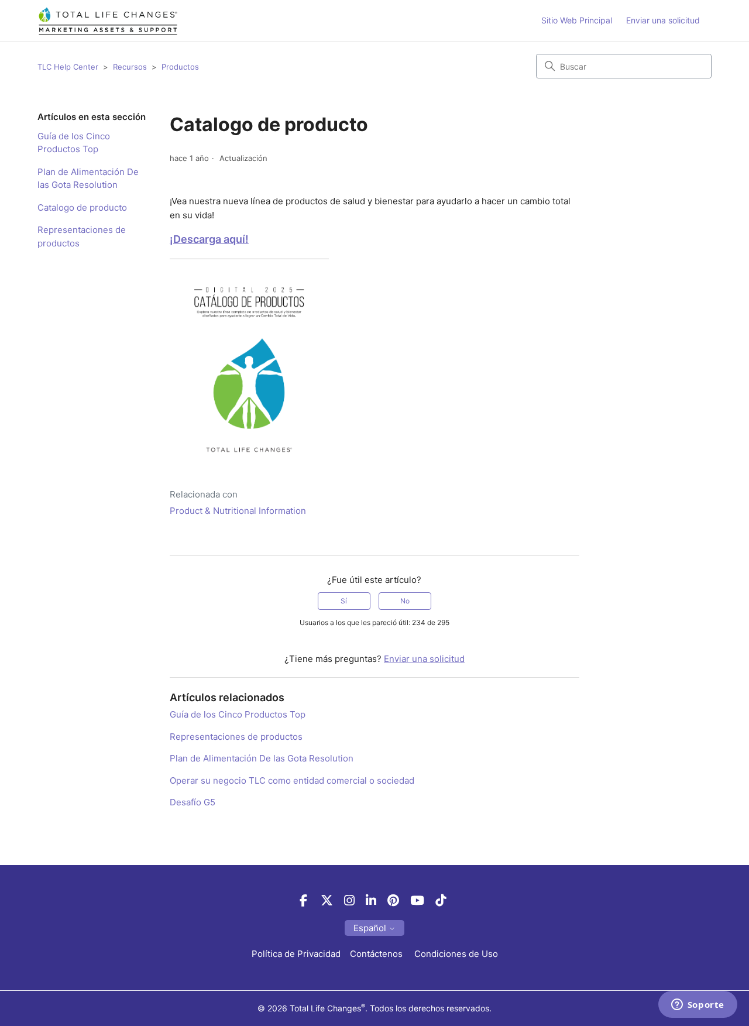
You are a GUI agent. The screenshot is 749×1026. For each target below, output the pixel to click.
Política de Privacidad (296, 953)
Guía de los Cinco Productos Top (73, 143)
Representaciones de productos (81, 236)
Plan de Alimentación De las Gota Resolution (88, 178)
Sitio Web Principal (576, 20)
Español (371, 928)
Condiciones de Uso (456, 953)
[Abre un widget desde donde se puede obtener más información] (697, 1005)
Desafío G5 (192, 802)
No (405, 600)
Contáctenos (377, 953)
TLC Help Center (67, 66)
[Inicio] (107, 21)
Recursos (130, 66)
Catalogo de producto (82, 207)
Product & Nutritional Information (238, 510)
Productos (180, 66)
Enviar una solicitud (663, 20)
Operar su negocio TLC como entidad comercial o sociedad (292, 780)
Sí (344, 600)
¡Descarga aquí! (209, 239)
